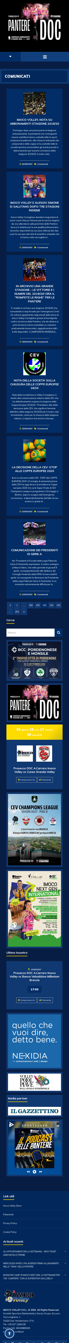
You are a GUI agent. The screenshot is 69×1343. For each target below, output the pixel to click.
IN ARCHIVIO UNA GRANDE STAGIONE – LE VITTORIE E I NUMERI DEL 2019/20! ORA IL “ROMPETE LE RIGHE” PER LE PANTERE (34, 293)
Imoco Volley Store (12, 1206)
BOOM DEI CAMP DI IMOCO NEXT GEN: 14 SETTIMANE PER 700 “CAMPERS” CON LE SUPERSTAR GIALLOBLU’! (31, 1277)
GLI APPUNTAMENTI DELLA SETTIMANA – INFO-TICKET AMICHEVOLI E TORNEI (29, 1253)
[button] (9, 1333)
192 (51, 605)
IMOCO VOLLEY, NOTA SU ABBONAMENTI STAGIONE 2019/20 (34, 121)
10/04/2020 (27, 594)
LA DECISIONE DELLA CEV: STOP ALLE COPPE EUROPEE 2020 (34, 469)
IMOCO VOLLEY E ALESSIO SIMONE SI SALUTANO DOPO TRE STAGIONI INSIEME (34, 206)
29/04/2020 (27, 247)
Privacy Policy (10, 1223)
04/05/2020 (27, 164)
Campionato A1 (27, 780)
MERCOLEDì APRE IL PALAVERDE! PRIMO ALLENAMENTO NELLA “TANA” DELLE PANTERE (31, 1265)
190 (38, 605)
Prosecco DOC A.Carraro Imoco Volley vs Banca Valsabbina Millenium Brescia (34, 976)
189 (31, 605)
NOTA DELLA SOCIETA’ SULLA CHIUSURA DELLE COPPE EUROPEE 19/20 (34, 384)
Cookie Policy (10, 1232)
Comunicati (42, 164)
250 (17, 611)
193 (58, 605)
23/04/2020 (27, 428)
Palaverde (46, 780)
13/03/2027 (36, 969)
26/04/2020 (27, 341)
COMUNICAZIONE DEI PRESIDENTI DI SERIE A (34, 552)
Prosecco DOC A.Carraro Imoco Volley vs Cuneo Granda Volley (34, 770)
